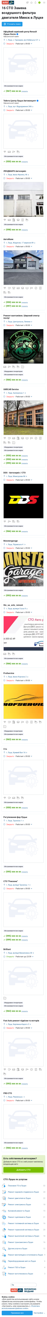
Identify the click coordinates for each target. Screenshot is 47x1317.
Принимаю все (17, 1313)
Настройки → (39, 1313)
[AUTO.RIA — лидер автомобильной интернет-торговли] (8, 2)
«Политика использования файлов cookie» (21, 1307)
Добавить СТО (23, 1170)
